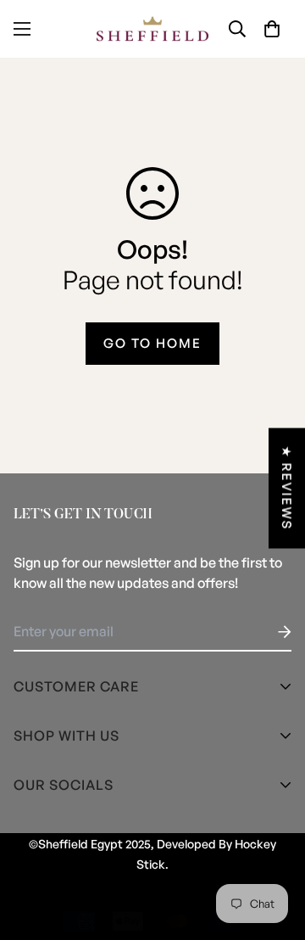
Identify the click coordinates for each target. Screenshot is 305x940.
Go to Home (152, 343)
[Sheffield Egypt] (152, 29)
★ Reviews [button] (287, 488)
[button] (271, 28)
